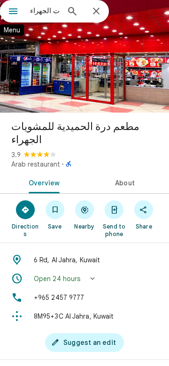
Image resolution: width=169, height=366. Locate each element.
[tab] (42, 182)
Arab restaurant (35, 164)
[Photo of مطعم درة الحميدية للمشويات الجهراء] (84, 56)
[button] (84, 278)
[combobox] (44, 10)
